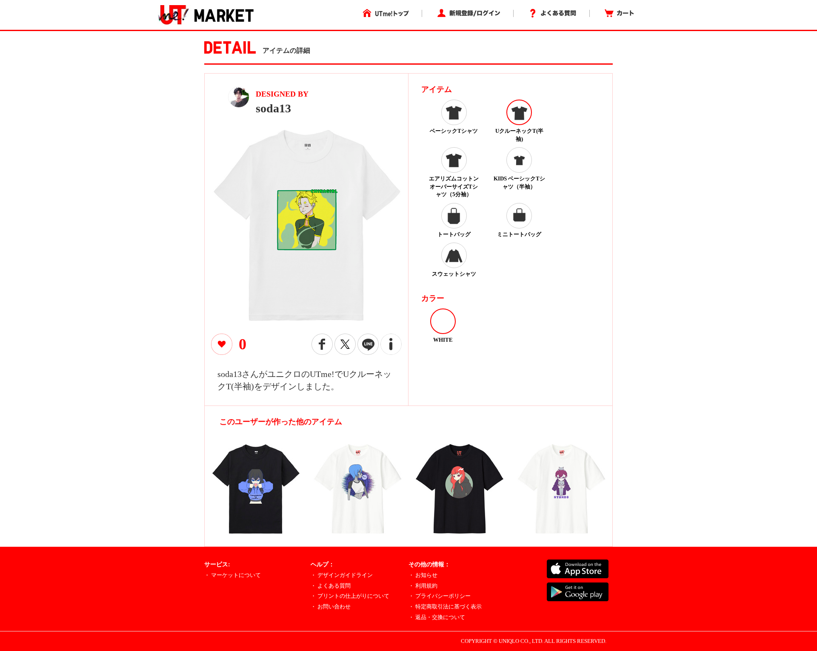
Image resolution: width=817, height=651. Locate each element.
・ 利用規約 (422, 585)
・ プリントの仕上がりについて (350, 596)
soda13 (273, 108)
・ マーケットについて (232, 575)
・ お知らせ (422, 575)
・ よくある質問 (331, 585)
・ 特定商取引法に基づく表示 (445, 606)
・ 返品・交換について (436, 617)
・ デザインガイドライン (342, 575)
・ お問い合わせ (331, 606)
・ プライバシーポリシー (439, 596)
